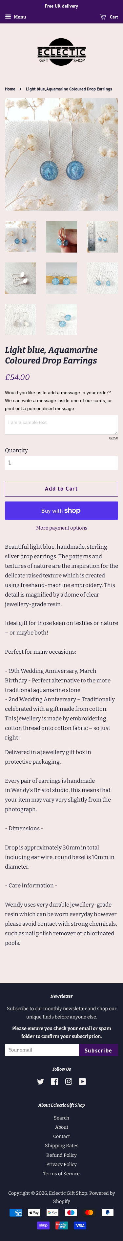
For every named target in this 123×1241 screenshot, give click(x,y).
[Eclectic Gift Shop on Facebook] (54, 1083)
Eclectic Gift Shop (68, 1193)
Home (10, 89)
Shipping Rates (61, 1146)
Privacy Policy (61, 1164)
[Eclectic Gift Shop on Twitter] (40, 1083)
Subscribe (99, 1050)
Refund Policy (61, 1155)
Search (61, 1118)
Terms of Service (61, 1174)
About (61, 1127)
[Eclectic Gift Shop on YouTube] (82, 1083)
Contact (61, 1136)
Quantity (16, 450)
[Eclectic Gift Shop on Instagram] (68, 1083)
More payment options (61, 528)
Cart (113, 17)
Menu (19, 17)
